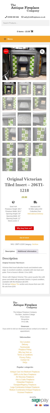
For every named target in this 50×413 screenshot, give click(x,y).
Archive (35, 244)
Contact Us (25, 360)
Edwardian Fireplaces (25, 382)
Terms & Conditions (25, 355)
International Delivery (35, 214)
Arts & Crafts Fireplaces (25, 380)
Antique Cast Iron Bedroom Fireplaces (25, 372)
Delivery (25, 344)
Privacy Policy (25, 357)
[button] (42, 51)
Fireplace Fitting (25, 350)
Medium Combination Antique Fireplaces (25, 390)
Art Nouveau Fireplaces (25, 377)
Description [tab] (10, 251)
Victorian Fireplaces (25, 392)
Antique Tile (14, 284)
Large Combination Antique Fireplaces (25, 387)
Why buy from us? (24, 228)
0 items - (23, 31)
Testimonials (25, 347)
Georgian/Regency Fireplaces (25, 385)
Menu (10, 39)
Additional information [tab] (27, 251)
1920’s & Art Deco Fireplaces (25, 374)
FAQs (25, 363)
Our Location (25, 342)
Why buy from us (25, 352)
